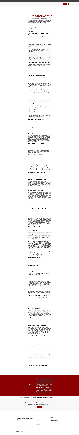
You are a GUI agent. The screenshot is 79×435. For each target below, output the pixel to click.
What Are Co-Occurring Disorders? (42, 378)
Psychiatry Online (31, 51)
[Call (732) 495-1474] (68, 4)
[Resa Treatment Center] (8, 4)
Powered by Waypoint (60, 431)
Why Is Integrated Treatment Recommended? (43, 385)
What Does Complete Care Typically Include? (43, 387)
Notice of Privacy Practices (54, 431)
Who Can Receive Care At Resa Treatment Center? (44, 389)
